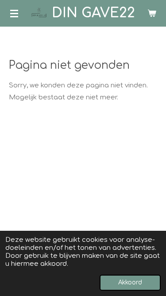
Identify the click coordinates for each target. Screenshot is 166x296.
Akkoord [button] (130, 282)
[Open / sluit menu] (14, 13)
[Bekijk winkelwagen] (152, 13)
